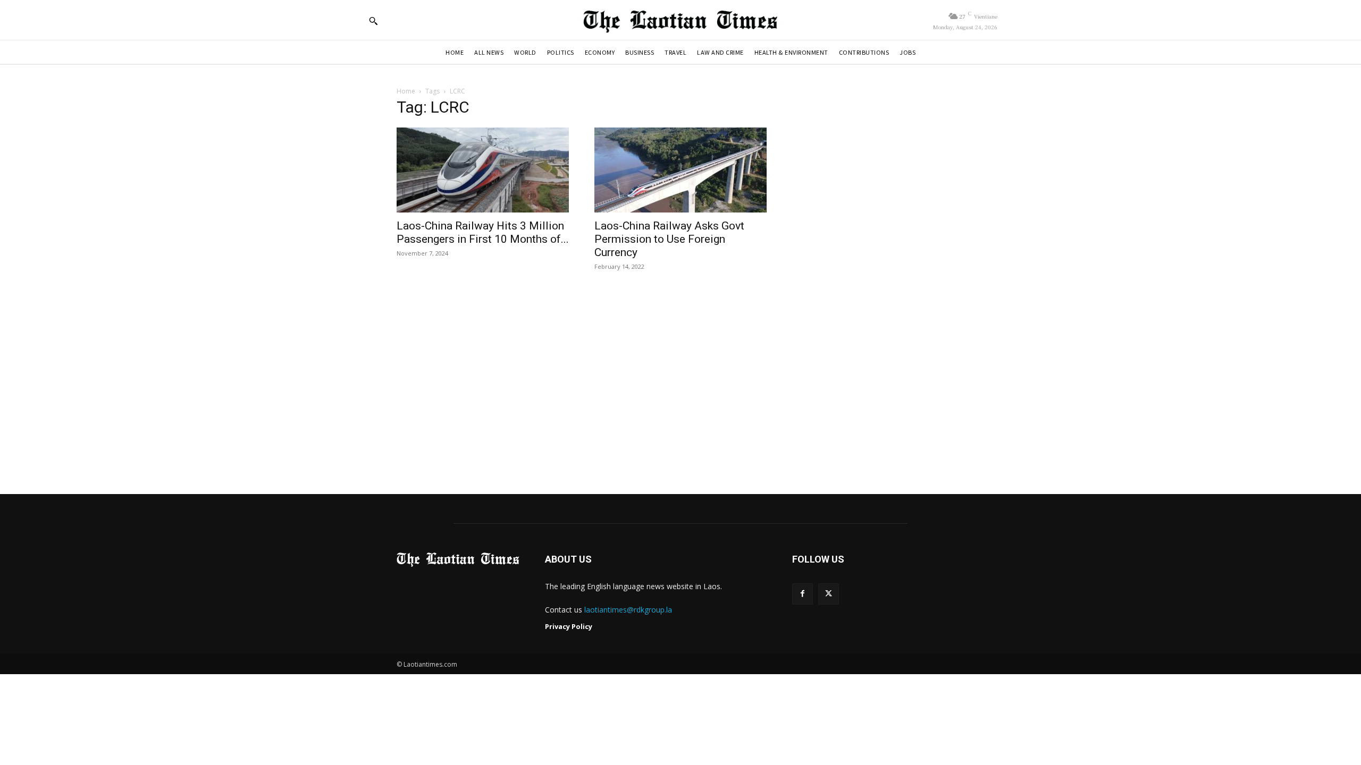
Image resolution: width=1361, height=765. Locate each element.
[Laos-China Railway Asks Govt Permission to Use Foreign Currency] (680, 170)
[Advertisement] (680, 383)
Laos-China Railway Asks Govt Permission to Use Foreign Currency (669, 239)
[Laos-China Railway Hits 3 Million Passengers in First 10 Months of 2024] (483, 170)
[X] (828, 593)
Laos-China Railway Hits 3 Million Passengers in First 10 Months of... (483, 232)
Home (406, 91)
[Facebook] (802, 593)
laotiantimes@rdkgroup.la (628, 610)
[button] (373, 20)
